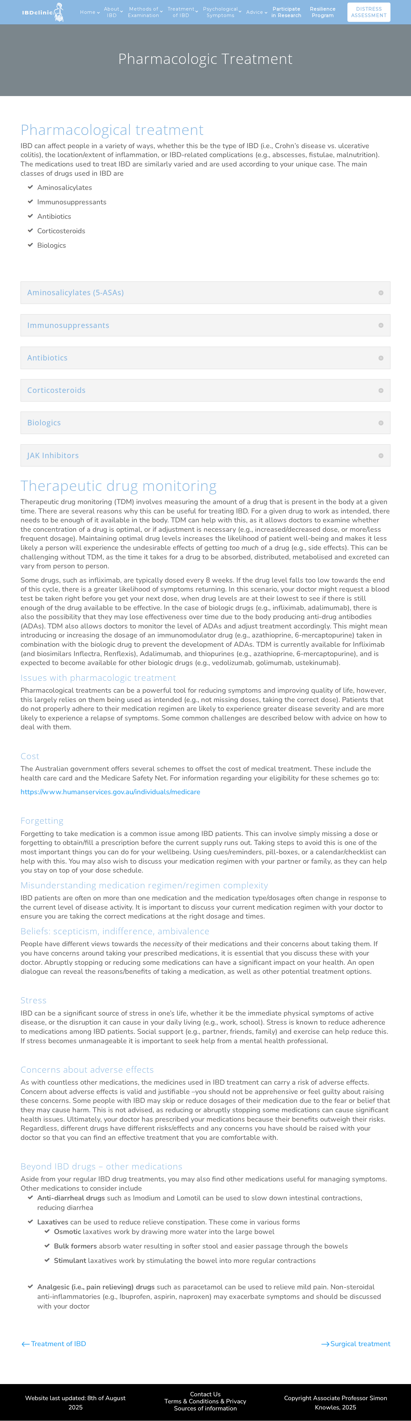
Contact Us (205, 1395)
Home (88, 12)
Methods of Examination (143, 12)
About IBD (111, 12)
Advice (254, 12)
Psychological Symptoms (220, 12)
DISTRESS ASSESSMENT (369, 12)
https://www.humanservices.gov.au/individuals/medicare (110, 792)
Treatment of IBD (181, 12)
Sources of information (205, 1409)
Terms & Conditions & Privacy (205, 1402)
